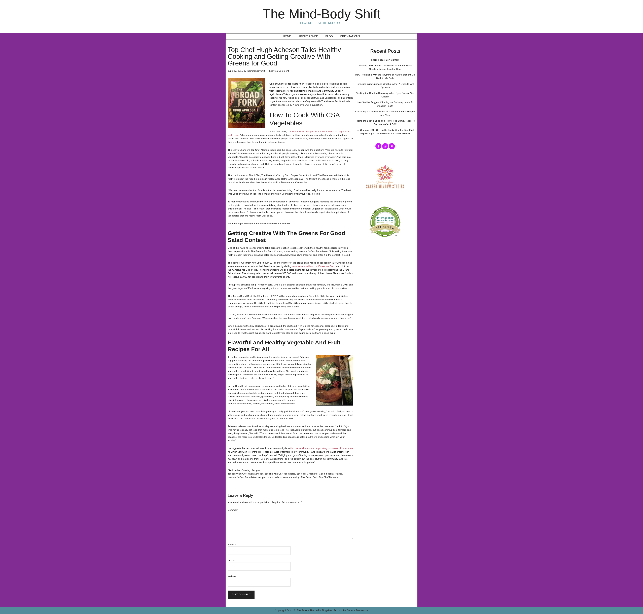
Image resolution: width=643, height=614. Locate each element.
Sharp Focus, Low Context (385, 59)
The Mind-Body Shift (322, 14)
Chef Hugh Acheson (252, 473)
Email (231, 560)
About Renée (308, 36)
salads (278, 477)
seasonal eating (291, 477)
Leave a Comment (279, 70)
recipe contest (265, 477)
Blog (329, 36)
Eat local (301, 473)
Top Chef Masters (328, 477)
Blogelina (327, 610)
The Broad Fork (309, 477)
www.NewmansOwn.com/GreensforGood (313, 266)
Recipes (256, 470)
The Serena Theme (307, 610)
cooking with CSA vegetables (280, 473)
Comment (233, 510)
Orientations (350, 36)
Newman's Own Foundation (242, 477)
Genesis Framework (357, 610)
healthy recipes (334, 473)
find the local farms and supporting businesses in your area (321, 448)
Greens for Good (316, 473)
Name (232, 544)
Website (232, 576)
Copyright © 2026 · (286, 610)
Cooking (245, 470)
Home (287, 36)
